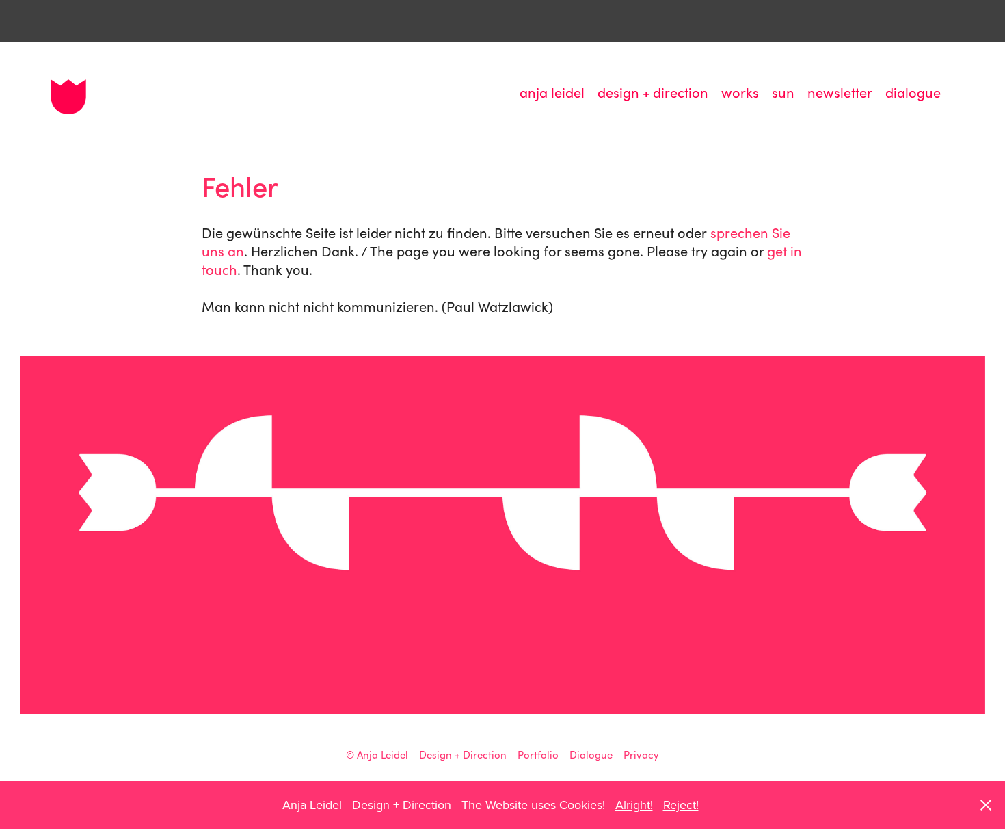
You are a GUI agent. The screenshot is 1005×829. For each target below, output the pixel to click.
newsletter (839, 92)
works (740, 92)
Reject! (681, 804)
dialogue (913, 92)
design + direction (653, 92)
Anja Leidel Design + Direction (432, 754)
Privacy (641, 754)
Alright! (634, 804)
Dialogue (591, 754)
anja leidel (552, 92)
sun (783, 92)
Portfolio (538, 754)
